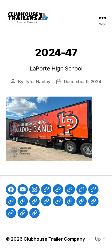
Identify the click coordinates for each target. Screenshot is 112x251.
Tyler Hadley (38, 81)
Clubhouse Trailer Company (54, 239)
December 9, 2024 (82, 81)
